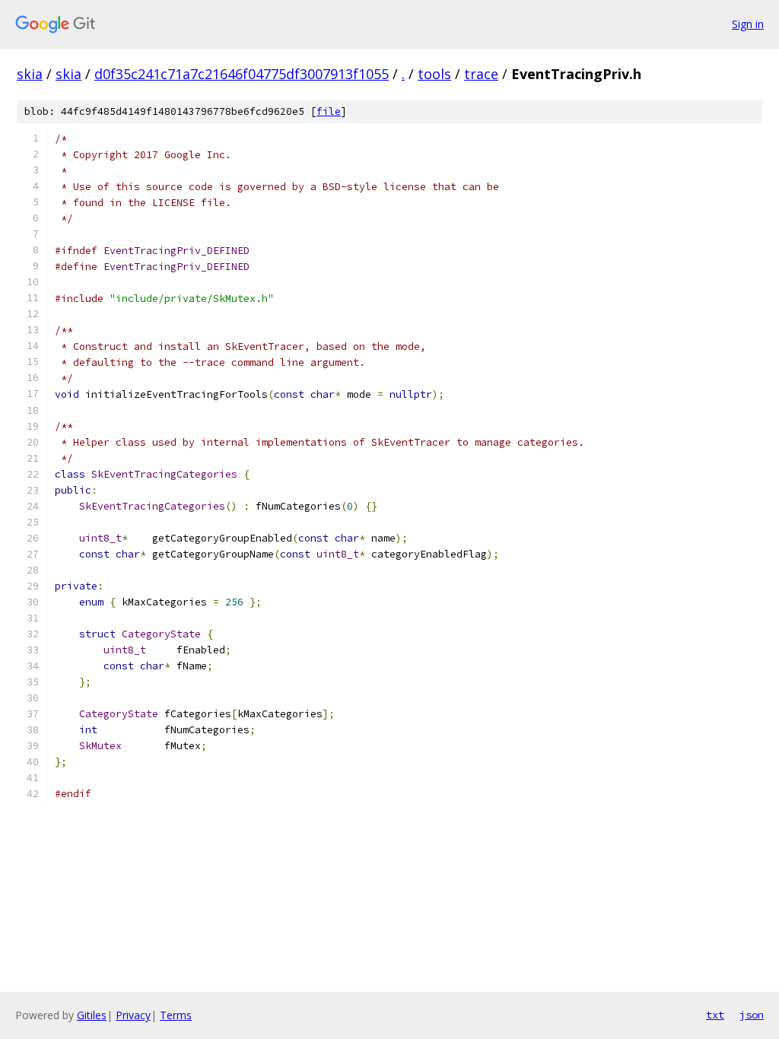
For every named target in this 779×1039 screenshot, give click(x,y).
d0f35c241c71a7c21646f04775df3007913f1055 (241, 74)
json (751, 1015)
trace (481, 74)
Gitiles (92, 1015)
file (328, 111)
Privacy (133, 1015)
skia (30, 74)
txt (715, 1015)
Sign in (748, 24)
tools (434, 74)
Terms (176, 1015)
